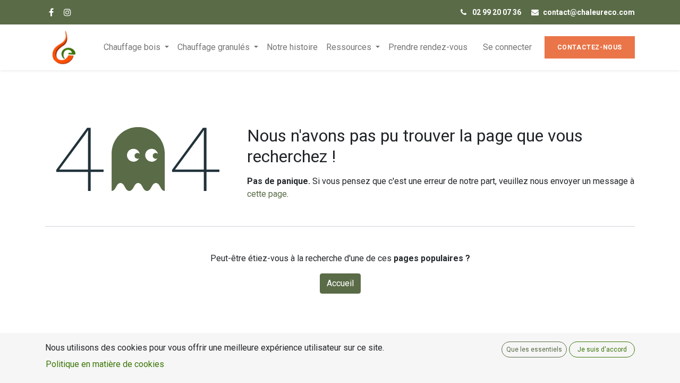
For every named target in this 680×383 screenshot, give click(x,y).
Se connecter (507, 47)
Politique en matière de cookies (105, 364)
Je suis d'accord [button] (602, 349)
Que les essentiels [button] (534, 349)
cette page (267, 194)
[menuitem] (292, 47)
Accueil (340, 283)
